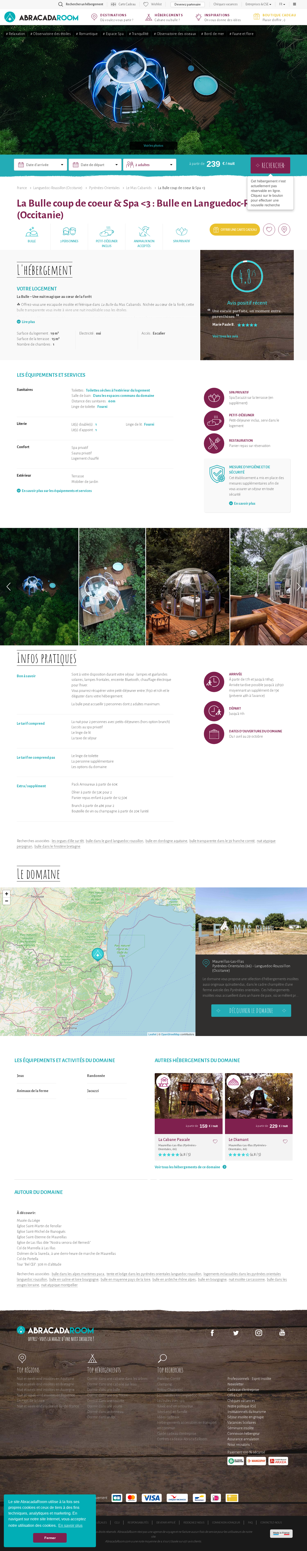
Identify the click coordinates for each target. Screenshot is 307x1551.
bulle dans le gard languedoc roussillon (114, 841)
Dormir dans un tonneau (105, 1412)
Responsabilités (138, 1522)
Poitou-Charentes (170, 1390)
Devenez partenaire (188, 4)
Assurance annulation (243, 1439)
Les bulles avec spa (171, 1401)
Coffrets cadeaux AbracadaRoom (182, 1439)
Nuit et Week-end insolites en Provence (46, 1395)
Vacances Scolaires (241, 1422)
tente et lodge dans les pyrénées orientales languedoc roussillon (154, 1274)
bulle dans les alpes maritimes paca (78, 1274)
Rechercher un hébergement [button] (84, 4)
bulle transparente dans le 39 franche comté (221, 841)
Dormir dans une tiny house (107, 1395)
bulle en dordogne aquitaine (166, 841)
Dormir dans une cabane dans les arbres (117, 1379)
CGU (117, 1522)
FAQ (250, 1522)
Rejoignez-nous (193, 1522)
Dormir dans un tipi (101, 1417)
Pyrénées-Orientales (104, 188)
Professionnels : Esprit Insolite (249, 1379)
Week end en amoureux (175, 1406)
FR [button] (281, 4)
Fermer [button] (50, 1538)
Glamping (164, 1384)
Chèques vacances (226, 4)
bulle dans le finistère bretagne (57, 846)
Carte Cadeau (127, 4)
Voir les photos (153, 145)
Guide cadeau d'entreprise (176, 1433)
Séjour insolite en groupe (245, 1417)
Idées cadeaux (168, 1417)
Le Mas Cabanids (139, 188)
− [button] (6, 901)
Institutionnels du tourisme (246, 1412)
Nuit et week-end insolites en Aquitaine (45, 1379)
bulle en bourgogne (212, 1279)
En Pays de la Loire (31, 1401)
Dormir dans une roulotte (105, 1401)
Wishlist (156, 4)
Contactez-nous (271, 1522)
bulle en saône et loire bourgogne (73, 1279)
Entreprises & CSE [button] (257, 4)
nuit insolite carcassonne (247, 1279)
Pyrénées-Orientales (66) (232, 966)
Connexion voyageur (226, 1522)
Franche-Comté (168, 1379)
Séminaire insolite (240, 1428)
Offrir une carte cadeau (239, 229)
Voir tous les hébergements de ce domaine (187, 1167)
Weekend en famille (172, 1412)
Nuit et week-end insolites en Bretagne (45, 1384)
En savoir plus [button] (70, 1525)
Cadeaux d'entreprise (243, 1390)
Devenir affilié (166, 1522)
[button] (294, 4)
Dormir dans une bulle (103, 1390)
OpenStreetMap (170, 1034)
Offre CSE (234, 1395)
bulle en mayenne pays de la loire (125, 1279)
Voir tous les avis (225, 336)
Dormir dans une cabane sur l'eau (111, 1384)
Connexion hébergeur (243, 1433)
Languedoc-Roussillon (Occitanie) (58, 188)
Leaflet (152, 1034)
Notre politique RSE (241, 1406)
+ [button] (6, 894)
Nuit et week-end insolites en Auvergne (45, 1390)
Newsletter (235, 1384)
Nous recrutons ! (239, 1445)
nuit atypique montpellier (59, 1285)
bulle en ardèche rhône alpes (174, 1279)
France (22, 188)
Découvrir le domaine (251, 1011)
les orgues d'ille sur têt (67, 841)
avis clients (194, 1541)
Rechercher (273, 165)
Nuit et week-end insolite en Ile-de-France (48, 1406)
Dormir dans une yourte (104, 1406)
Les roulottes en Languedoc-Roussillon (185, 1395)
